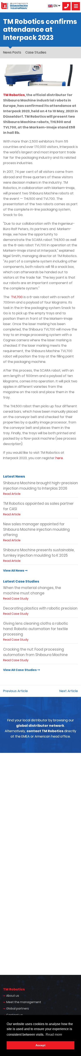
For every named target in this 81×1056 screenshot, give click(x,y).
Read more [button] (54, 1034)
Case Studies (35, 52)
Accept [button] (40, 1045)
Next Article (68, 691)
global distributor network (40, 725)
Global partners (17, 1008)
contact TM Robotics (45, 731)
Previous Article (15, 691)
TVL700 (17, 297)
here (59, 458)
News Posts (12, 52)
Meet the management (23, 1002)
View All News (14, 570)
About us (12, 996)
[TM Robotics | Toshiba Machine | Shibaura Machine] (14, 5)
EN (55, 5)
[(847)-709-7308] (66, 6)
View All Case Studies (20, 670)
